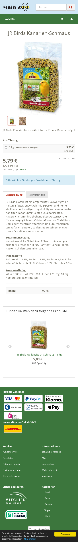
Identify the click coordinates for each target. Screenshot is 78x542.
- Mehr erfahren (29, 538)
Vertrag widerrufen (39, 528)
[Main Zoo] (16, 7)
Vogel (47, 510)
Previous (10, 346)
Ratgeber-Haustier (12, 463)
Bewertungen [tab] (37, 194)
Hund (47, 492)
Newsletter (8, 457)
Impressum (47, 476)
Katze (47, 498)
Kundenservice (10, 451)
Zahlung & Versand (51, 451)
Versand (22, 169)
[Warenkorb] (62, 19)
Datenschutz (48, 463)
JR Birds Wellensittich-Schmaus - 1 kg (39, 354)
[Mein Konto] (71, 19)
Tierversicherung (11, 476)
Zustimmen (65, 534)
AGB (44, 457)
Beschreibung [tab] (14, 194)
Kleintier (48, 504)
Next (68, 346)
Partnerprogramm (12, 470)
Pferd (47, 516)
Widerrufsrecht (49, 470)
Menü (11, 18)
